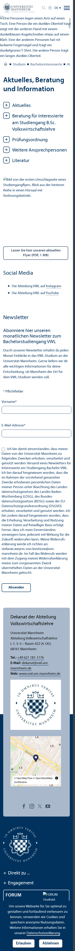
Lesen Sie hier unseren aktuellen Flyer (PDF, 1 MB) (36, 253)
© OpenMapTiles (23, 778)
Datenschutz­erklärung (43, 933)
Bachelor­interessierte (46, 64)
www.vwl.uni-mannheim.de (39, 674)
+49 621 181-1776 (30, 658)
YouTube (52, 293)
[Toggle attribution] (56, 778)
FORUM (13, 895)
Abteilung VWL (5, 65)
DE (56, 8)
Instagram (53, 286)
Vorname (9, 402)
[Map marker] (36, 759)
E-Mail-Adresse (13, 425)
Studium (19, 64)
